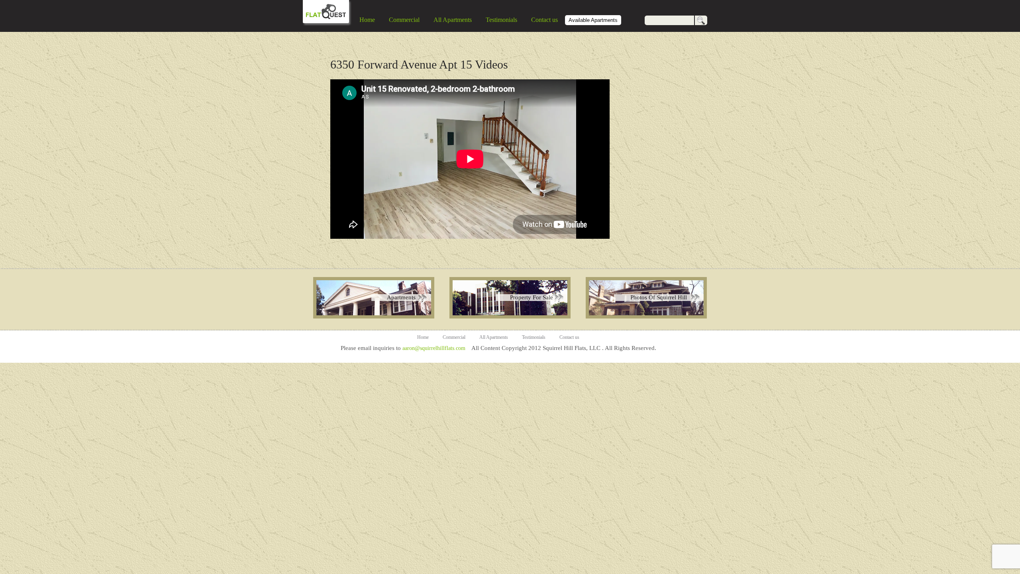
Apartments (401, 297)
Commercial (404, 19)
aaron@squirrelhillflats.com (434, 348)
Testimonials (501, 19)
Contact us (544, 19)
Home (367, 19)
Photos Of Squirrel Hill (658, 297)
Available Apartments (593, 20)
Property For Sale (531, 297)
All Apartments (453, 19)
